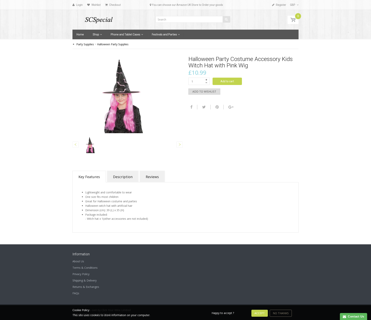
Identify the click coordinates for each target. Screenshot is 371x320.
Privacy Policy (80, 274)
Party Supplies (85, 44)
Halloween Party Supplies (112, 44)
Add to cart (227, 81)
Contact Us (355, 316)
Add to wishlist (204, 91)
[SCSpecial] (98, 18)
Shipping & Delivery (84, 280)
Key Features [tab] (89, 176)
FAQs (75, 293)
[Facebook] (190, 107)
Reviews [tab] (152, 176)
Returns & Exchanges (85, 287)
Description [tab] (123, 176)
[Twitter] (203, 107)
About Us (78, 261)
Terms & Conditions (85, 267)
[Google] (230, 107)
